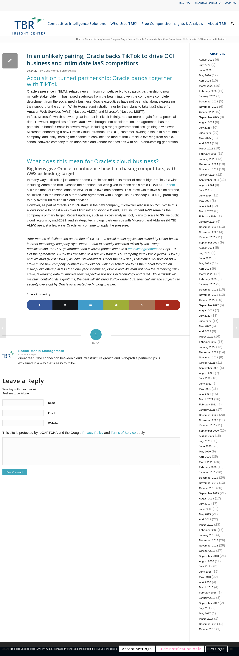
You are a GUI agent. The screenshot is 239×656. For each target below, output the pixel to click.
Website (53, 423)
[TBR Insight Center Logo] (28, 23)
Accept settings (137, 648)
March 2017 (206, 618)
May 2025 (205, 138)
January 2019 (207, 535)
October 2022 (207, 300)
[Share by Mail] (116, 305)
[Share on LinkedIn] (90, 305)
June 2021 (205, 383)
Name (51, 402)
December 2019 (208, 477)
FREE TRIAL (184, 2)
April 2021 (205, 394)
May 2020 (205, 451)
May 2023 (205, 263)
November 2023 (208, 232)
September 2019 (209, 493)
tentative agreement (143, 249)
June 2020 (205, 446)
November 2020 (208, 420)
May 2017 (205, 613)
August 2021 (206, 373)
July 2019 (204, 503)
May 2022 (205, 326)
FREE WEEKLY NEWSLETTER (207, 2)
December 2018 (208, 540)
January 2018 (207, 597)
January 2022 (207, 347)
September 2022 (209, 305)
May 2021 (205, 388)
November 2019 (208, 482)
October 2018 (207, 550)
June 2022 (205, 320)
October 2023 (207, 237)
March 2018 (206, 587)
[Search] (232, 23)
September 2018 (209, 556)
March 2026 (206, 85)
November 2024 (208, 169)
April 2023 (205, 268)
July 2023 (204, 253)
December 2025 (208, 101)
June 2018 (205, 571)
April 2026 (205, 80)
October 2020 (207, 425)
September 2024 (209, 179)
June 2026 (205, 70)
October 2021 (207, 362)
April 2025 (205, 143)
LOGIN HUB (230, 2)
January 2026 (207, 96)
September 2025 (209, 117)
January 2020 (207, 472)
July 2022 (204, 315)
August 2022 (206, 310)
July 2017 (204, 608)
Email (51, 413)
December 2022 (208, 289)
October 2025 (207, 111)
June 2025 (205, 132)
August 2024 (206, 185)
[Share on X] (65, 305)
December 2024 (208, 164)
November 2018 (208, 545)
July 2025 (204, 127)
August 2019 (206, 498)
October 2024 (207, 174)
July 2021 (204, 378)
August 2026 (206, 59)
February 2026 (208, 91)
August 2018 (206, 561)
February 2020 (208, 467)
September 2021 (209, 367)
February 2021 (208, 404)
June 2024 (205, 195)
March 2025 (206, 148)
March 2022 (206, 336)
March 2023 (206, 273)
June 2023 (205, 258)
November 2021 (208, 357)
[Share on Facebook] (39, 305)
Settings (217, 648)
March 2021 (206, 399)
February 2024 (208, 216)
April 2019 (205, 519)
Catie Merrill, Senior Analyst (60, 70)
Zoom (170, 185)
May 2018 (205, 576)
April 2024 (205, 205)
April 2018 (205, 582)
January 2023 (207, 284)
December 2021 (208, 352)
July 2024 (204, 190)
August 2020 (206, 435)
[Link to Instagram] (142, 305)
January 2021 (207, 409)
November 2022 (208, 294)
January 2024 (207, 221)
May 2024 (205, 200)
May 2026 (205, 75)
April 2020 (205, 456)
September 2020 (209, 430)
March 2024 (206, 211)
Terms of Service (123, 433)
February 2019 (208, 529)
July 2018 (204, 566)
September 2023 (209, 242)
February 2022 (208, 341)
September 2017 (209, 603)
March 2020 (206, 461)
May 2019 (205, 514)
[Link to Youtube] (167, 305)
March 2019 (206, 524)
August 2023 (206, 247)
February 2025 (208, 153)
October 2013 (207, 629)
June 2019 (205, 508)
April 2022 (205, 331)
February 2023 (208, 279)
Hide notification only (180, 648)
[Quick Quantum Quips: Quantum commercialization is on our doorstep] (236, 328)
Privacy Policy (92, 433)
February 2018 (208, 592)
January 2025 (207, 158)
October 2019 (207, 488)
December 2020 (208, 414)
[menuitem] (184, 3)
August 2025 (206, 122)
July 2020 (204, 441)
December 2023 (208, 226)
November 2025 (208, 106)
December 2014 (208, 623)
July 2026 (204, 64)
